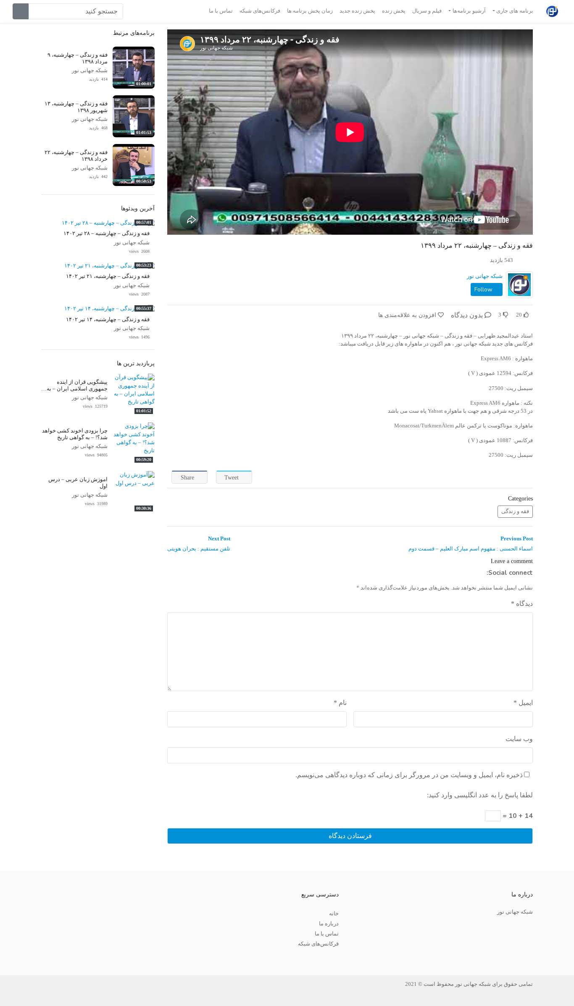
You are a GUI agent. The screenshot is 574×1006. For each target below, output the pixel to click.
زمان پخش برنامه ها (310, 11)
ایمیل (523, 702)
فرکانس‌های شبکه (260, 11)
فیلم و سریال (427, 11)
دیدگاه (522, 603)
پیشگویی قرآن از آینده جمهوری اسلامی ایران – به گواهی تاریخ (77, 388)
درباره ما (329, 924)
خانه (334, 914)
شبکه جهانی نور (485, 276)
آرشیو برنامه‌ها (469, 11)
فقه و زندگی (515, 511)
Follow (484, 289)
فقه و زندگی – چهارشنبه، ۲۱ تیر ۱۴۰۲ (108, 276)
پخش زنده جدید (357, 11)
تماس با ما (221, 11)
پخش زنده (393, 11)
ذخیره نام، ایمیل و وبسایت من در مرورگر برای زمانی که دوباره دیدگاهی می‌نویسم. (409, 774)
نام (340, 702)
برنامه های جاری (514, 11)
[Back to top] (24, 957)
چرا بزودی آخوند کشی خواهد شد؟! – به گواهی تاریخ (75, 434)
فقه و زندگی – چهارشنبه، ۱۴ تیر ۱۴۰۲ (108, 319)
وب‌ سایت (519, 738)
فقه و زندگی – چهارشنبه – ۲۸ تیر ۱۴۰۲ (106, 233)
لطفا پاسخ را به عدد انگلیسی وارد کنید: (480, 795)
